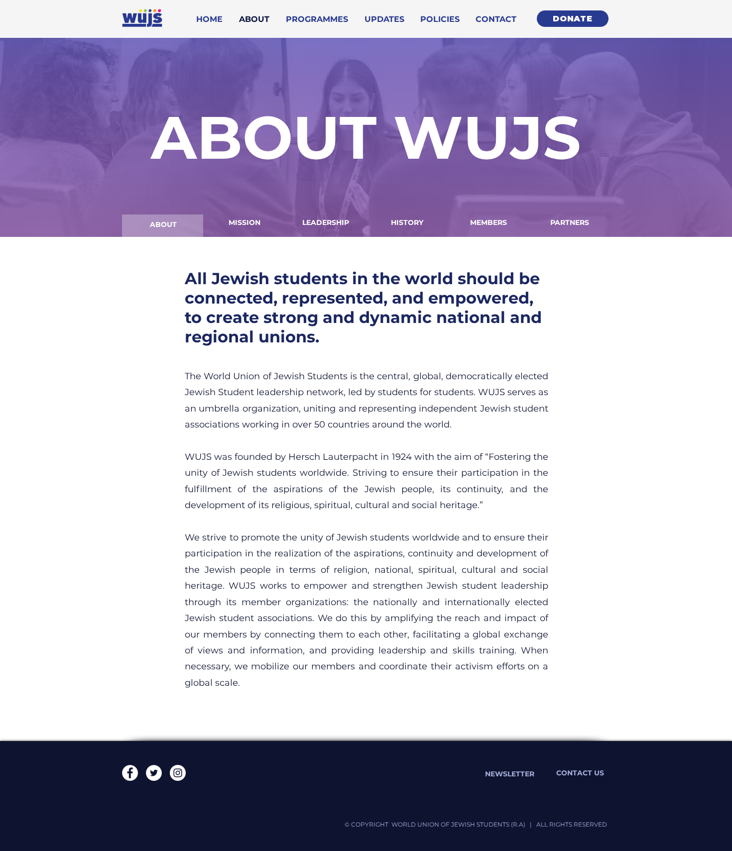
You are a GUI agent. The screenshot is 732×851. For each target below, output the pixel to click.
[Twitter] (154, 773)
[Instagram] (178, 773)
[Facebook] (130, 773)
